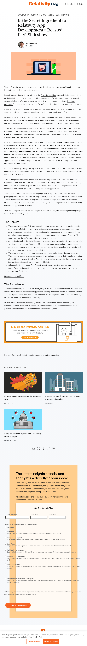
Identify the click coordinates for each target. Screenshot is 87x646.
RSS (78, 4)
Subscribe (69, 4)
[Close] (83, 635)
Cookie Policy (38, 637)
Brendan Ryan (31, 43)
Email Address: (11, 514)
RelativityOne (62, 15)
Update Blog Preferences (18, 605)
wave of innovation (49, 154)
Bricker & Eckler (22, 148)
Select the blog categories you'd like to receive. (21, 524)
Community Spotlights (42, 15)
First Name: (34, 514)
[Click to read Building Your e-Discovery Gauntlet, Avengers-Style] (23, 382)
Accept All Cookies (51, 641)
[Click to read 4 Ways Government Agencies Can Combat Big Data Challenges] (23, 419)
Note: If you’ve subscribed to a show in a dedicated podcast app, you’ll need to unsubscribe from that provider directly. (43, 580)
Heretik (30, 145)
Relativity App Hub (48, 95)
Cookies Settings (34, 641)
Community (24, 15)
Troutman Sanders (41, 145)
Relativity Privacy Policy (28, 595)
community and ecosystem (15, 163)
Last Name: (53, 514)
